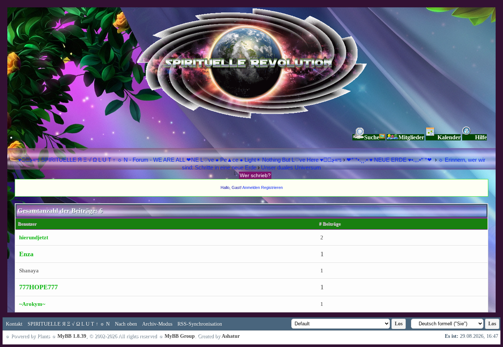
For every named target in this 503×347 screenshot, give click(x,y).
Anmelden (251, 187)
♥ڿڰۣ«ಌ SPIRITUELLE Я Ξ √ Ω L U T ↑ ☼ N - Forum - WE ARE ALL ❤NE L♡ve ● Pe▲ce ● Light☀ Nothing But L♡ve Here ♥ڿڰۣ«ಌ (180, 160)
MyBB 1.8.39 (71, 336)
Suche (371, 137)
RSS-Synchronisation (199, 324)
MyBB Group (180, 336)
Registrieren (272, 187)
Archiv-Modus (157, 324)
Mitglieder (411, 137)
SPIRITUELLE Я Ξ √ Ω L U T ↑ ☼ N (69, 324)
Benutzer (27, 223)
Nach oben (126, 324)
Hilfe (481, 137)
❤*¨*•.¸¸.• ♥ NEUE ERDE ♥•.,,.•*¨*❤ (390, 160)
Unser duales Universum (291, 167)
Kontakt (14, 324)
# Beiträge (330, 223)
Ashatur (231, 336)
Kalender (449, 137)
